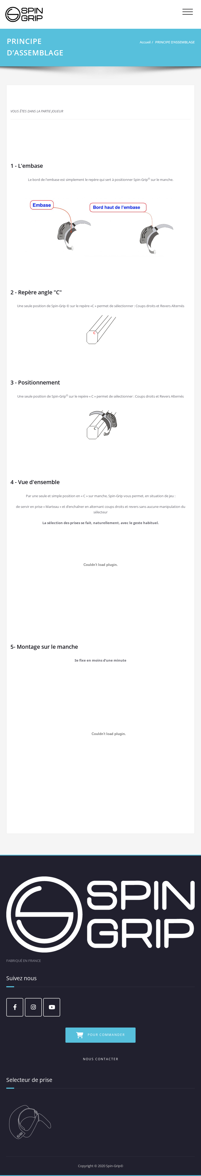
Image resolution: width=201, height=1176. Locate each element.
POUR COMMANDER (106, 1034)
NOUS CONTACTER (100, 1059)
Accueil (145, 42)
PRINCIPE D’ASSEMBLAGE (175, 42)
